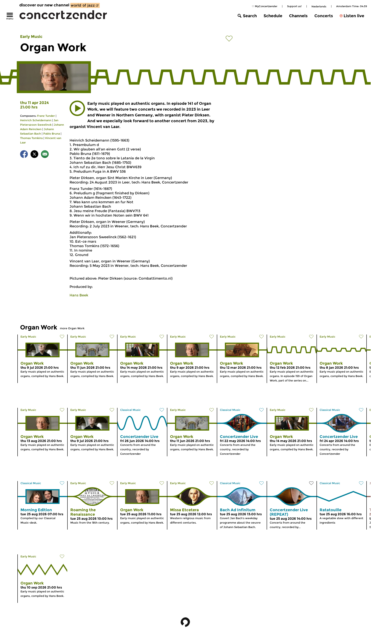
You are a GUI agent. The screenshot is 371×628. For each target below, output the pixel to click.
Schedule (273, 16)
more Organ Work (72, 328)
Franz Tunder (46, 116)
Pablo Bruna (51, 133)
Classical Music (130, 410)
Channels (298, 16)
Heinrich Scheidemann (35, 120)
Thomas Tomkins (31, 138)
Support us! (294, 6)
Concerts (323, 16)
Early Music (31, 36)
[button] (77, 108)
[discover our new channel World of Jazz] (85, 5)
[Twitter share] (34, 154)
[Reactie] (45, 154)
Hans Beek (79, 295)
